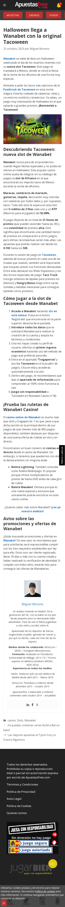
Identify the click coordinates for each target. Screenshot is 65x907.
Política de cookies (45, 891)
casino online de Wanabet (23, 417)
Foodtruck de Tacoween (19, 89)
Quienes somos (17, 813)
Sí (4, 903)
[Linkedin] (27, 705)
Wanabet (9, 58)
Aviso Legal (14, 799)
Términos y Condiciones (22, 784)
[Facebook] (32, 705)
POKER (53, 15)
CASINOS (34, 15)
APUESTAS (13, 15)
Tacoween (49, 255)
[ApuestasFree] (31, 5)
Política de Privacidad (21, 792)
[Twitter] (37, 705)
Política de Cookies (19, 806)
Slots (20, 720)
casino (12, 720)
